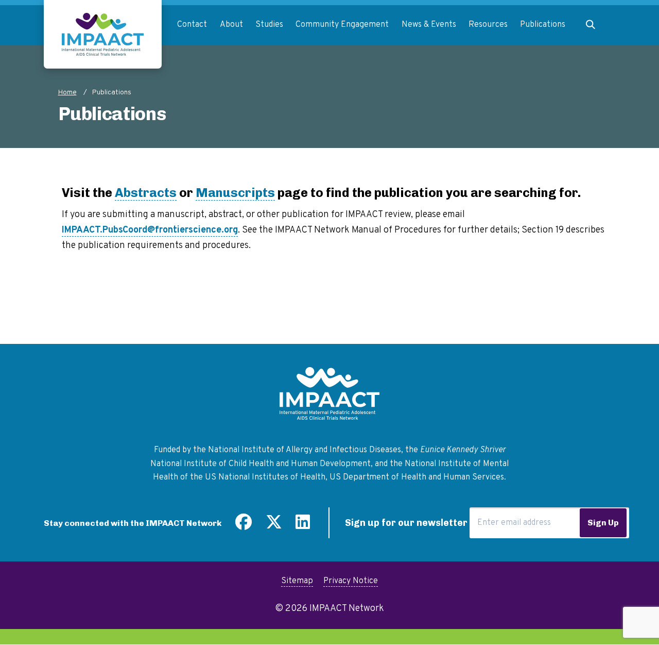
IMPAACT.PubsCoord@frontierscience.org (150, 230)
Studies (269, 25)
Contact (192, 25)
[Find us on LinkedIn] (303, 526)
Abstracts (146, 192)
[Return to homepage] (103, 34)
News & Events (429, 25)
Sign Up (603, 522)
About (231, 25)
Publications (542, 25)
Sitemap (297, 581)
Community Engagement (342, 25)
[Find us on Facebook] (243, 526)
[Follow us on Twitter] (274, 526)
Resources (488, 25)
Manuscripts (235, 192)
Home (67, 92)
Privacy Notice (350, 581)
